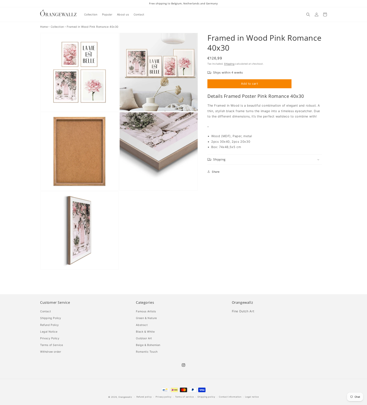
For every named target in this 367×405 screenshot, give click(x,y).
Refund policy (144, 396)
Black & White (145, 331)
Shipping (229, 63)
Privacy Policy (49, 338)
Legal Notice (48, 331)
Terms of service (184, 396)
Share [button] (216, 171)
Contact (45, 311)
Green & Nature (146, 318)
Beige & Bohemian (148, 345)
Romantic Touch (147, 351)
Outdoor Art (144, 338)
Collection (57, 26)
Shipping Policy (50, 318)
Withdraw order (50, 351)
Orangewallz (125, 397)
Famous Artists (146, 311)
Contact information (230, 396)
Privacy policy (163, 396)
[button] (308, 14)
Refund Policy (49, 324)
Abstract (142, 324)
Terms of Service (51, 345)
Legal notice (252, 396)
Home (44, 26)
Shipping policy (206, 396)
